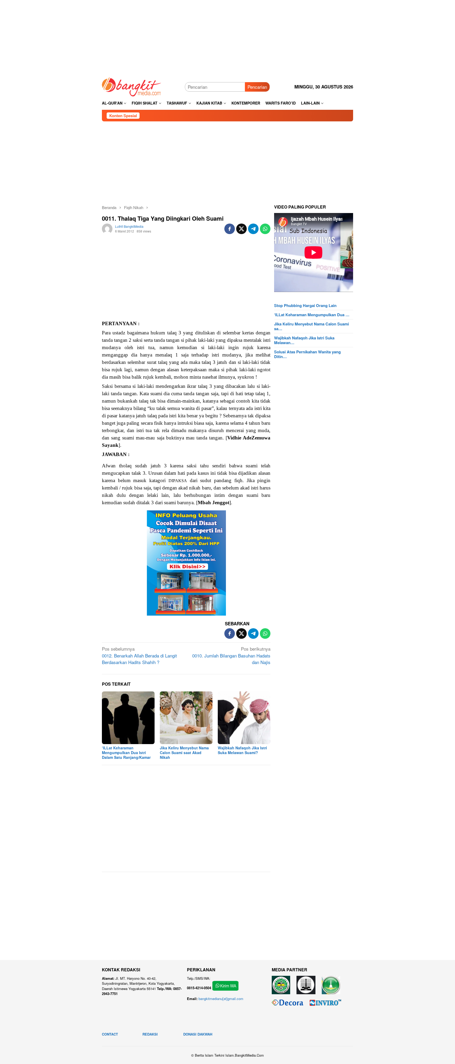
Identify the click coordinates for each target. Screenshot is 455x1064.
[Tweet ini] (241, 229)
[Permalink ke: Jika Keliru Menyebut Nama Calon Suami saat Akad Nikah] (186, 717)
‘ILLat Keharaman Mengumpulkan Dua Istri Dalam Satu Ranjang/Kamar (126, 752)
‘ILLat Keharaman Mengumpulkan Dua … (311, 314)
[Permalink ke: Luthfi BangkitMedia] (107, 228)
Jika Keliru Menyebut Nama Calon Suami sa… (311, 326)
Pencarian (257, 86)
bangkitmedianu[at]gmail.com (221, 998)
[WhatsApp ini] (265, 229)
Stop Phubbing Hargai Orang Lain (305, 305)
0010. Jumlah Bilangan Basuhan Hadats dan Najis (231, 655)
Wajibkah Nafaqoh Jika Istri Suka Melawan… (304, 340)
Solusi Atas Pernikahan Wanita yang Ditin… (307, 354)
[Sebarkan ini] (229, 229)
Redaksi (150, 1034)
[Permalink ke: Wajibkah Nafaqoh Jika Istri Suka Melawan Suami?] (244, 717)
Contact (110, 1034)
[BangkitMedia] (131, 86)
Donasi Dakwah (197, 1034)
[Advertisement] (227, 37)
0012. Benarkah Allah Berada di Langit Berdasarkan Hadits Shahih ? (139, 655)
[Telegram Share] (253, 229)
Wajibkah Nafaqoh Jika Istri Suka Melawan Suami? (242, 750)
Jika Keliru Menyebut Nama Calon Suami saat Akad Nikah (184, 752)
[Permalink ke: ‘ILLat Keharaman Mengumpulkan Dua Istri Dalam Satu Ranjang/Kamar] (128, 717)
